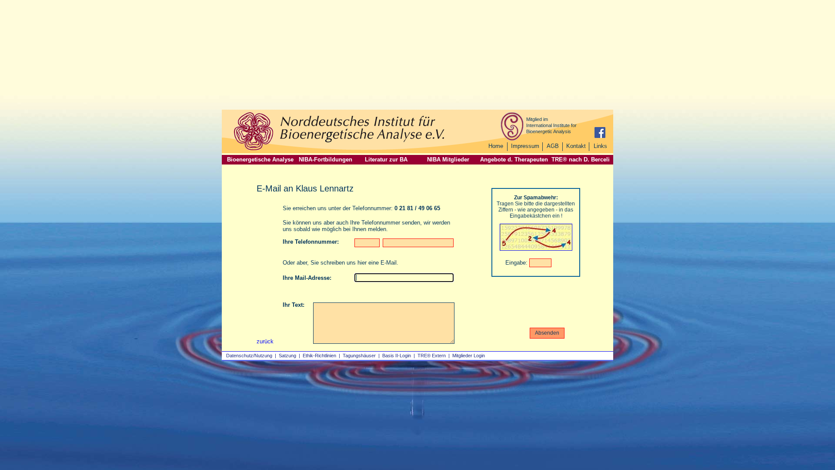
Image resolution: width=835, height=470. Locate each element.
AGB (553, 146)
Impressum (525, 146)
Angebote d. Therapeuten (514, 159)
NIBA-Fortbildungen (325, 159)
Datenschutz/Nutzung (249, 355)
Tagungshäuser (359, 355)
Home (495, 146)
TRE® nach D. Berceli (580, 159)
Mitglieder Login (468, 355)
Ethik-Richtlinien (319, 355)
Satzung (287, 355)
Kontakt (576, 146)
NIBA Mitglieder (448, 159)
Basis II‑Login (396, 355)
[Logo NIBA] (253, 149)
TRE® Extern (432, 355)
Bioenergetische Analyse (260, 159)
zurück (265, 341)
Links (600, 146)
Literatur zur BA (386, 159)
